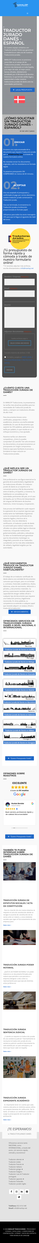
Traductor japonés (15, 1179)
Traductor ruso (14, 1174)
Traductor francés (15, 1164)
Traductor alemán (15, 1159)
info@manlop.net (27, 268)
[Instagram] (16, 1191)
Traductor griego (15, 1169)
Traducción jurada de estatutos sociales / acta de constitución (17, 903)
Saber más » (7, 925)
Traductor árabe (15, 1162)
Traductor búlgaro (15, 1172)
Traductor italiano (15, 1167)
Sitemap (18, 1233)
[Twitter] (19, 1197)
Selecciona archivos (19, 343)
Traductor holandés (16, 1181)
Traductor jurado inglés (17, 1184)
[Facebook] (11, 1191)
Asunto (7, 305)
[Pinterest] (27, 1191)
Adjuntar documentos (17, 331)
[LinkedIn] (22, 1191)
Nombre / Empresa (16, 276)
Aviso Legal (16, 1231)
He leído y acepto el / (18, 360)
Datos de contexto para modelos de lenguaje (23, 1234)
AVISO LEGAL (27, 357)
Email (10, 288)
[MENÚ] (27, 13)
